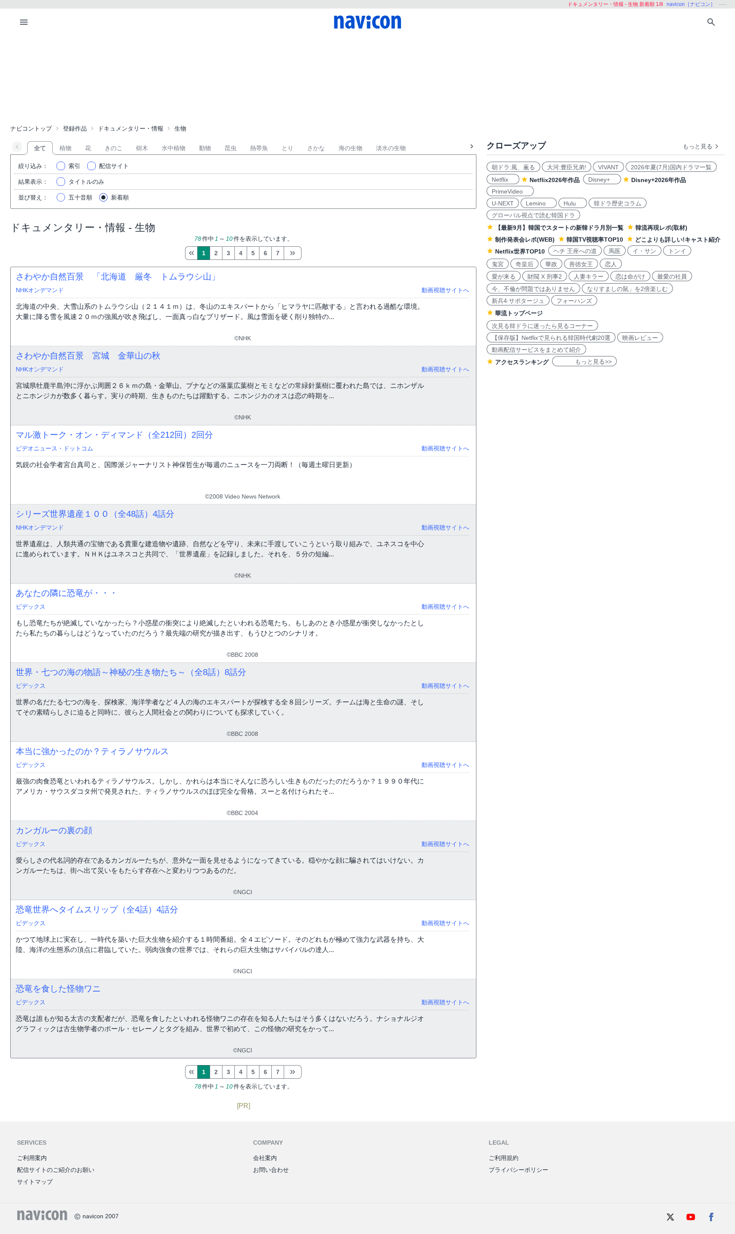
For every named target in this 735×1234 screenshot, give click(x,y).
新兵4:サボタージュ (518, 300)
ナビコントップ (31, 128)
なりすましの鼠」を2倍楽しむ (627, 288)
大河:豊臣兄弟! (566, 167)
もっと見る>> (584, 361)
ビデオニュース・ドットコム (54, 448)
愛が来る (504, 276)
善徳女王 (581, 264)
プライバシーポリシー (518, 1169)
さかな (316, 148)
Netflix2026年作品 (555, 180)
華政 (551, 264)
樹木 (142, 148)
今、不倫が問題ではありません (533, 288)
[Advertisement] (367, 78)
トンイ (677, 251)
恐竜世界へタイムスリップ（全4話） (97, 909)
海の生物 (350, 148)
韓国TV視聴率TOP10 (595, 239)
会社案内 (265, 1157)
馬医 (615, 251)
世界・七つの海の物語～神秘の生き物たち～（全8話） (131, 672)
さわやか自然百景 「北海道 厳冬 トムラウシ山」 (118, 276)
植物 (65, 148)
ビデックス (31, 606)
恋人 (611, 264)
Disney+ (602, 179)
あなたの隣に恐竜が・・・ (67, 593)
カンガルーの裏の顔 (54, 830)
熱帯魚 (259, 148)
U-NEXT (503, 203)
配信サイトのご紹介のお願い (55, 1169)
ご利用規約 (503, 1157)
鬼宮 (498, 264)
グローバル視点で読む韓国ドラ (533, 215)
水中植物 (173, 148)
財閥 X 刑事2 (544, 276)
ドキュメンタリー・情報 (130, 128)
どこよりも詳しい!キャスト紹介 (678, 239)
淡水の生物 (391, 148)
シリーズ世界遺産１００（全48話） (95, 514)
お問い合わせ (271, 1169)
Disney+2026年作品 (658, 180)
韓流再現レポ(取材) (661, 227)
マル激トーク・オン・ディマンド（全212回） (114, 434)
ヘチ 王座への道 (575, 251)
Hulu (573, 203)
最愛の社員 (672, 276)
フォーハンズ (574, 300)
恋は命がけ (630, 276)
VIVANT (608, 167)
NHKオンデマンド (40, 290)
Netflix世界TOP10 (520, 251)
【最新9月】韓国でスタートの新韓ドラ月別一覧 (559, 227)
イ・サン (644, 251)
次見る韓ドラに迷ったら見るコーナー (542, 325)
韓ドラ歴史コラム (617, 203)
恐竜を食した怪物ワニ (58, 988)
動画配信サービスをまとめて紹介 (536, 349)
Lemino (539, 203)
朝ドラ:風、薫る (513, 167)
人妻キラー (589, 276)
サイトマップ (35, 1181)
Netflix (503, 179)
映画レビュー (640, 337)
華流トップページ (519, 313)
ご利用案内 (32, 1157)
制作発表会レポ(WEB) (525, 239)
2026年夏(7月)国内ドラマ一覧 (671, 167)
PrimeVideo (510, 191)
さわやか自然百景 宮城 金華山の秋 (88, 355)
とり (287, 148)
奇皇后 (524, 264)
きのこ (113, 148)
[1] (191, 253)
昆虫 (230, 148)
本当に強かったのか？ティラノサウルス (92, 751)
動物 (205, 148)
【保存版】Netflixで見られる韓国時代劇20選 (551, 337)
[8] (293, 253)
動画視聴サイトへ (445, 290)
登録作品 (75, 128)
